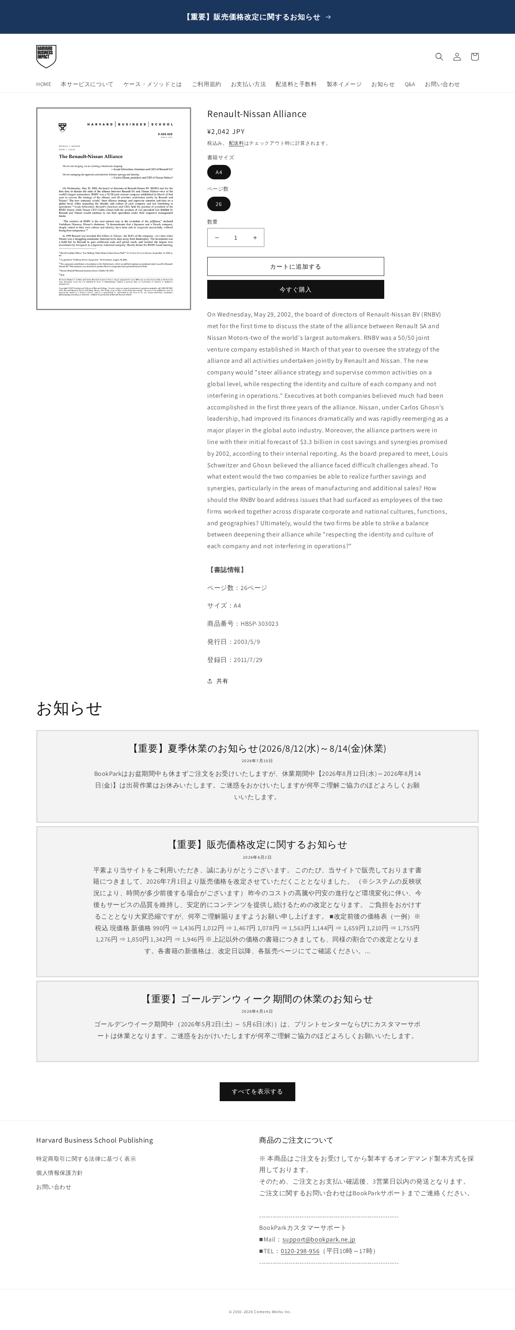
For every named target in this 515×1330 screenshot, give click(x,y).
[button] (439, 57)
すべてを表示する (257, 1091)
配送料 (236, 143)
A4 (219, 172)
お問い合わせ (54, 1186)
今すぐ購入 (296, 289)
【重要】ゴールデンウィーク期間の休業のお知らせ (257, 999)
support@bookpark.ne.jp (319, 1239)
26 (219, 204)
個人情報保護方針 (59, 1172)
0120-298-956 (300, 1251)
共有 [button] (222, 681)
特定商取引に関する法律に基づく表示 (86, 1158)
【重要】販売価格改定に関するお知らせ (257, 844)
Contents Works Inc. (272, 1311)
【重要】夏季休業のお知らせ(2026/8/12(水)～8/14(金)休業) (257, 748)
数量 (212, 221)
